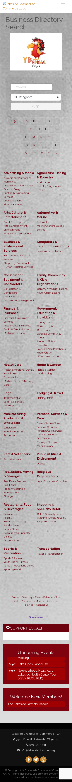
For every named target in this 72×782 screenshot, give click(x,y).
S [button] (41, 145)
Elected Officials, (46, 341)
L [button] (26, 137)
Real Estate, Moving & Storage (18, 474)
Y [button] (49, 153)
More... (56, 356)
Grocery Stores (12, 540)
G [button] (31, 129)
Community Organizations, (52, 288)
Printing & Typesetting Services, (16, 194)
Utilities (41, 463)
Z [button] (57, 153)
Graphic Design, (13, 189)
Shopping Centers (47, 521)
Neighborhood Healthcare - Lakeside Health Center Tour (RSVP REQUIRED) (37, 672)
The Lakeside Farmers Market (28, 704)
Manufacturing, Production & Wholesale (15, 418)
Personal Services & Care (52, 416)
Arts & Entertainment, (16, 225)
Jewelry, (61, 517)
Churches (61, 481)
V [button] (26, 153)
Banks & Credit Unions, (17, 329)
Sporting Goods (13, 569)
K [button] (59, 129)
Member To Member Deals (37, 600)
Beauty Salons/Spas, (48, 423)
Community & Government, (45, 328)
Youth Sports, (11, 561)
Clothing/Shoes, (46, 517)
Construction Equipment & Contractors (13, 279)
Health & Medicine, (14, 369)
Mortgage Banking (14, 332)
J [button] (51, 129)
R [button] (34, 145)
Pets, (6, 459)
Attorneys (9, 405)
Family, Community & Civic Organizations (51, 279)
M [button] (33, 137)
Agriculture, (43, 182)
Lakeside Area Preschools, (51, 348)
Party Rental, (11, 233)
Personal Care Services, (50, 430)
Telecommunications (49, 250)
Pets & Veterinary (17, 454)
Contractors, (11, 296)
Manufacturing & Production (13, 433)
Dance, (31, 565)
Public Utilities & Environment (49, 456)
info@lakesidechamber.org (37, 750)
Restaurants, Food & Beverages (18, 507)
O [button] (49, 137)
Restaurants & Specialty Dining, (17, 534)
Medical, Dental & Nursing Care (18, 383)
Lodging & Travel (50, 393)
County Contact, (46, 322)
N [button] (41, 137)
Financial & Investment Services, (16, 319)
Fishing (41, 189)
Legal (8, 393)
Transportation (48, 549)
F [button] (24, 129)
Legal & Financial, (14, 401)
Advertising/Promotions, (18, 177)
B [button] (34, 121)
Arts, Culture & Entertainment (15, 215)
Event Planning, (12, 222)
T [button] (49, 145)
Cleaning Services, (47, 434)
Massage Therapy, (47, 442)
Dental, (30, 369)
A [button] (27, 121)
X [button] (42, 153)
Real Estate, (10, 484)
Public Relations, (13, 200)
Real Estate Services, (15, 481)
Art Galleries (25, 233)
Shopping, (10, 263)
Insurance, (25, 325)
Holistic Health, (12, 373)
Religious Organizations (47, 474)
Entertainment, (12, 229)
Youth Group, (44, 352)
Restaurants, (10, 513)
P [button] (56, 137)
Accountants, (11, 325)
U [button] (56, 145)
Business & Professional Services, (17, 257)
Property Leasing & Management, (14, 490)
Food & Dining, (12, 525)
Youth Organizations (48, 292)
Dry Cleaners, (44, 438)
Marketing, (10, 181)
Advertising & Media (19, 173)
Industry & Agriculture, (49, 186)
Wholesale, (10, 427)
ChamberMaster (37, 777)
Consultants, (24, 263)
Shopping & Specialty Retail (49, 507)
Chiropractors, (12, 377)
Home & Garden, (46, 369)
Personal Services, (47, 427)
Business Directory (22, 597)
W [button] (34, 153)
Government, (44, 356)
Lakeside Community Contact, (49, 335)
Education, (43, 345)
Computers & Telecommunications (53, 244)
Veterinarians (17, 459)
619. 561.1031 (37, 744)
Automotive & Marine (47, 215)
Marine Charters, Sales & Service (50, 227)
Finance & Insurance (11, 311)
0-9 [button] (13, 121)
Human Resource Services (18, 266)
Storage (8, 496)
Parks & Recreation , (15, 565)
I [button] (45, 129)
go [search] (38, 106)
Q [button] (26, 145)
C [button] (41, 121)
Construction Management (19, 300)
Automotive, (44, 222)
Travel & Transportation (50, 553)
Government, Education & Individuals (47, 313)
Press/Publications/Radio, (19, 185)
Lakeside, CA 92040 (38, 739)
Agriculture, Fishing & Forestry (51, 175)
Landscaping (44, 373)
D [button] (49, 121)
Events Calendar (44, 597)
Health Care (13, 365)
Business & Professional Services (13, 246)
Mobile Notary (45, 445)
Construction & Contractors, (12, 290)
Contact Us (42, 604)
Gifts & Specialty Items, (50, 513)
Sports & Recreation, (15, 558)
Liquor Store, (11, 529)
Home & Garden (49, 365)
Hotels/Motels (45, 397)
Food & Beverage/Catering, (15, 519)
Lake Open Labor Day (33, 661)
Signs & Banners (13, 204)
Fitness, (24, 561)
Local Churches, (46, 481)
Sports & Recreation (12, 551)
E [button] (56, 121)
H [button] (38, 129)
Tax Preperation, (13, 397)
